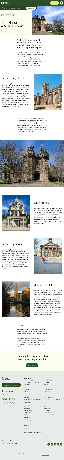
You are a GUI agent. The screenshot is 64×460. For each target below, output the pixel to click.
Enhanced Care (48, 389)
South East (27, 412)
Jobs (3, 443)
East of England (28, 405)
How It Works (28, 395)
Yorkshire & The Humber (50, 414)
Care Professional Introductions (32, 399)
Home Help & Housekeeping (31, 382)
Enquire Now (54, 3)
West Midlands (28, 410)
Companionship (48, 380)
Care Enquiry (27, 420)
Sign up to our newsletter (11, 385)
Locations (27, 402)
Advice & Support (29, 429)
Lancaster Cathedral (39, 290)
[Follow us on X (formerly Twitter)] (61, 444)
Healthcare (27, 384)
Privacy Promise (28, 421)
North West (47, 408)
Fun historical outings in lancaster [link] (9, 16)
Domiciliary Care (28, 380)
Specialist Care (48, 384)
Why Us (26, 425)
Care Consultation (49, 397)
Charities (16, 443)
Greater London (28, 406)
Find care (31, 8)
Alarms (26, 391)
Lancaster (8, 14)
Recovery (26, 389)
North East (27, 408)
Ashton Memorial (38, 208)
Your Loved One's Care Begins (52, 399)
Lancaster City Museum (8, 250)
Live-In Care (47, 391)
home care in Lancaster (36, 342)
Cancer (46, 386)
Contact (25, 340)
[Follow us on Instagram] (55, 444)
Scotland (46, 410)
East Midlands (47, 405)
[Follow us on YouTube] (58, 444)
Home (2, 14)
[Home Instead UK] (6, 378)
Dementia (26, 386)
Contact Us (47, 420)
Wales (25, 414)
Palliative (46, 387)
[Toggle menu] (61, 2)
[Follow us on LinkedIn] (52, 444)
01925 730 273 (6, 395)
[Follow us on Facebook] (48, 444)
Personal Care (48, 382)
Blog (14, 14)
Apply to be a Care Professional (33, 432)
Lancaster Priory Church (8, 84)
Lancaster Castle (22, 118)
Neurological (27, 387)
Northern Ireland (48, 406)
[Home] (5, 3)
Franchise (9, 443)
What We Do (28, 378)
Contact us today (32, 365)
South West (47, 412)
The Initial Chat (28, 397)
